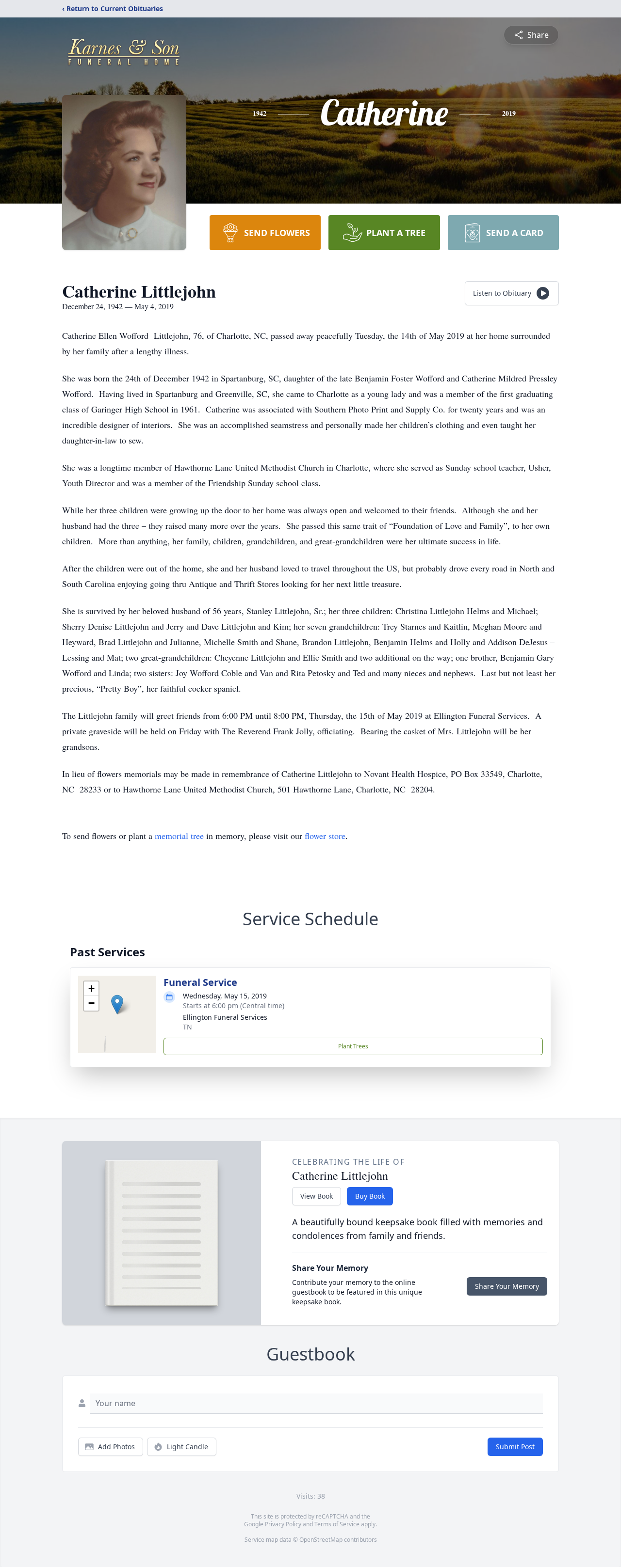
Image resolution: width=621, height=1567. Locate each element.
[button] (117, 1004)
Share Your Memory (507, 1286)
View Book (316, 1196)
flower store (325, 835)
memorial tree (179, 835)
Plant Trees (353, 1046)
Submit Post (515, 1446)
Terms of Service (337, 1524)
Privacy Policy (283, 1524)
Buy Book (370, 1196)
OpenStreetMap (321, 1539)
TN (187, 1026)
